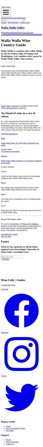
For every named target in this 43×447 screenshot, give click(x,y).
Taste (19, 18)
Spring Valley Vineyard (10, 106)
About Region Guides (9, 234)
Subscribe (5, 259)
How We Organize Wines (15, 428)
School (14, 18)
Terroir (25, 33)
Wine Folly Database (30, 224)
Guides (9, 18)
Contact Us (10, 444)
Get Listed (10, 430)
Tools (23, 18)
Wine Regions (13, 23)
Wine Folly (15, 224)
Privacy (8, 440)
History (20, 33)
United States (25, 23)
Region (15, 33)
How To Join (6, 236)
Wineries (9, 33)
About (8, 426)
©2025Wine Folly (8, 285)
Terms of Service (12, 442)
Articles (4, 18)
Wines (3, 33)
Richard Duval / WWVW (16, 108)
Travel (30, 33)
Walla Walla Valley (13, 27)
